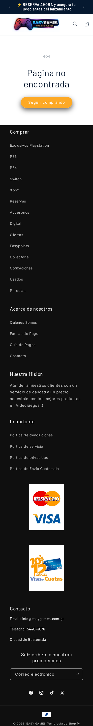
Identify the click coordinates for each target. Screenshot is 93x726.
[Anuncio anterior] (9, 6)
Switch (16, 179)
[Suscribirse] (77, 674)
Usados (16, 279)
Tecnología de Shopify (63, 723)
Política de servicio (26, 446)
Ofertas (16, 235)
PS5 (13, 156)
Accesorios (19, 212)
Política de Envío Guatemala (34, 468)
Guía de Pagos (22, 345)
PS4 (13, 167)
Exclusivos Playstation (29, 145)
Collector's (19, 257)
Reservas (18, 201)
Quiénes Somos (23, 322)
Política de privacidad (29, 457)
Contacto (18, 356)
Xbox (14, 190)
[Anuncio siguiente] (83, 6)
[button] (75, 24)
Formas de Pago (24, 333)
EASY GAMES (36, 723)
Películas (17, 290)
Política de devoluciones (31, 435)
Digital (15, 223)
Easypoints (19, 246)
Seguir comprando (46, 102)
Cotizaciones (21, 268)
